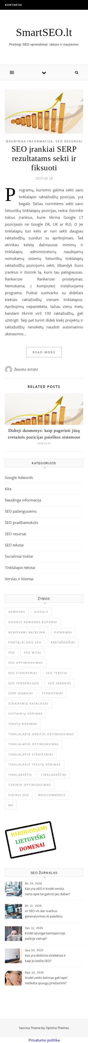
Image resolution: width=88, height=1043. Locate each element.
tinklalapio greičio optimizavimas (41, 734)
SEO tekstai (14, 545)
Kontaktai (13, 5)
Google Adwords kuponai (32, 622)
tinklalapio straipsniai (30, 754)
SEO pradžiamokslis (21, 522)
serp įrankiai (20, 693)
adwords (16, 612)
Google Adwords (19, 477)
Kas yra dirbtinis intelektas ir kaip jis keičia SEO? (45, 958)
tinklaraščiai (53, 774)
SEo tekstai (56, 673)
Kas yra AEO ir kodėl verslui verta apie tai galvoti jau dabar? (47, 891)
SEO (11, 652)
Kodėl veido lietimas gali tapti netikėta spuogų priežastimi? (46, 980)
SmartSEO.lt (44, 32)
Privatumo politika (44, 1040)
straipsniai (52, 693)
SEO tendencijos (23, 683)
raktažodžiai (63, 642)
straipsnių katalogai (28, 703)
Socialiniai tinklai (19, 556)
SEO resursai (69, 141)
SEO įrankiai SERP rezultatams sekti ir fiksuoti (44, 158)
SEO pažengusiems (21, 511)
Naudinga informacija (29, 141)
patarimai (63, 632)
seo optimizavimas (25, 662)
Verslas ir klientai (19, 578)
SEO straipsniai (22, 673)
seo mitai (32, 652)
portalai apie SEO (25, 642)
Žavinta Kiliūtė (26, 369)
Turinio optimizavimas (29, 785)
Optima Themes (57, 1028)
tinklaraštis (20, 774)
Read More (44, 352)
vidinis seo (18, 795)
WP (10, 805)
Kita (8, 488)
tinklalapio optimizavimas (33, 744)
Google (41, 612)
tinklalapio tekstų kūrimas (34, 764)
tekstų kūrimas (22, 724)
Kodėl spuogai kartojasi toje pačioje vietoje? (45, 936)
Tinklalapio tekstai (20, 567)
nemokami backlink (26, 632)
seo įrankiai (59, 683)
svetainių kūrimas (25, 713)
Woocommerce (52, 795)
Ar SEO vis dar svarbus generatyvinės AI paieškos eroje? (44, 914)
